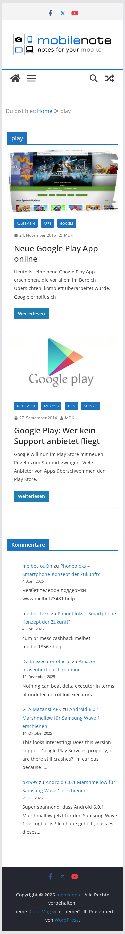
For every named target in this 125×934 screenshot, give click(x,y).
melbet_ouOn (37, 566)
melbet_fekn (36, 613)
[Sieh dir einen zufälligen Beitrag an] (110, 78)
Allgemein (26, 223)
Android (51, 406)
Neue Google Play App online (56, 253)
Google (67, 223)
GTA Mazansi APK (41, 709)
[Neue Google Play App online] (62, 181)
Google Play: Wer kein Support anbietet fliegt (57, 435)
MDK (68, 235)
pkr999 (30, 782)
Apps (47, 223)
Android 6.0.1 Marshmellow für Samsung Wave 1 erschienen (61, 717)
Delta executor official (46, 661)
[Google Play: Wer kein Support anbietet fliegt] (62, 363)
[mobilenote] (15, 78)
